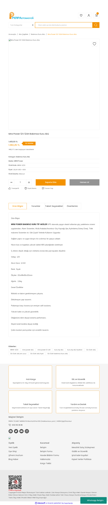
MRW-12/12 (14, 350)
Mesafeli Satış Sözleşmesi (83, 447)
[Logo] (22, 15)
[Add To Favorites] (94, 44)
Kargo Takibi (45, 463)
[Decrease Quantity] (11, 182)
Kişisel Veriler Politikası (81, 459)
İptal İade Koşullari (80, 455)
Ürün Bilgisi (17, 206)
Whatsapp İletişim (95, 500)
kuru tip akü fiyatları (74, 350)
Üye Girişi (13, 451)
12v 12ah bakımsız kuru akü (57, 354)
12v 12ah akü (91, 350)
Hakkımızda (45, 459)
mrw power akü (28, 350)
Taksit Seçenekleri (54, 206)
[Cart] (96, 15)
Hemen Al (84, 182)
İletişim (43, 447)
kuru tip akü (58, 350)
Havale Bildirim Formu (49, 455)
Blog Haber (13, 459)
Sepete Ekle (50, 182)
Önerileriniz (72, 206)
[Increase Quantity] (29, 182)
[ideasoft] (40, 503)
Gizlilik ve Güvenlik (80, 451)
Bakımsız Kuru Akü (23, 157)
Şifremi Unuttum (16, 455)
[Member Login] (88, 15)
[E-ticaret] (53, 503)
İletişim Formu (46, 451)
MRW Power (18, 161)
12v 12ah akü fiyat (36, 354)
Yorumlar (35, 206)
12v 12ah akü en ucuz (18, 354)
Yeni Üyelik (13, 447)
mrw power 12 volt (44, 350)
